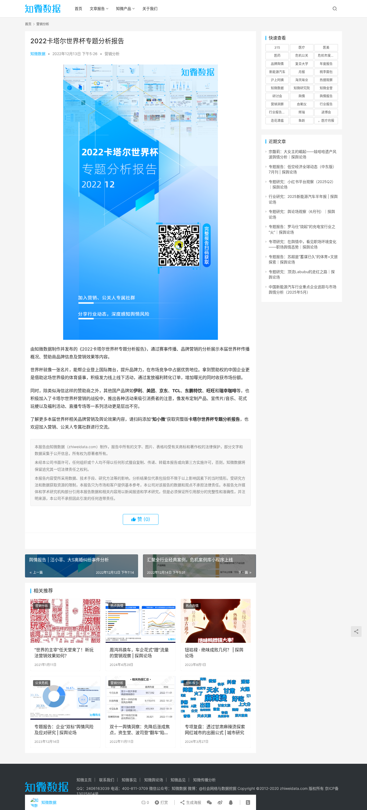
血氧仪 (302, 104)
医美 (326, 47)
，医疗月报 (326, 121)
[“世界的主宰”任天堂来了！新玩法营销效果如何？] (65, 621)
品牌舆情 (277, 64)
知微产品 (123, 8)
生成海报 (193, 802)
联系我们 (106, 779)
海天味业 (301, 80)
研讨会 (277, 96)
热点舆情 (116, 606)
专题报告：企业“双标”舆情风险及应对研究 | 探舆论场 (63, 729)
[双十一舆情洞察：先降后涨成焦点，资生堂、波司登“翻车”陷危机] (140, 698)
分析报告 (192, 683)
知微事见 (129, 779)
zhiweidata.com (294, 788)
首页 (78, 8)
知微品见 (178, 779)
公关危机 (41, 683)
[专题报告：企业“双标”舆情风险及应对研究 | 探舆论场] (65, 698)
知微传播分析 (204, 779)
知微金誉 (326, 88)
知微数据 (37, 53)
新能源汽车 (277, 72)
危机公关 (301, 55)
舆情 (301, 96)
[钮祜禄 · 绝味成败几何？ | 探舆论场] (216, 621)
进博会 (326, 112)
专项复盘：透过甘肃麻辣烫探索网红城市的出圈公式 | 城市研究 (215, 729)
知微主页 (84, 779)
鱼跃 (301, 121)
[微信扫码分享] (209, 802)
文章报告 (97, 8)
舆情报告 (326, 96)
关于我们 (149, 8)
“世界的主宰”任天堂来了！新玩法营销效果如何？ (63, 652)
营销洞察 (277, 104)
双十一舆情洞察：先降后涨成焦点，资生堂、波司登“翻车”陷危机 (140, 730)
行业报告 (326, 104)
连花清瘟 (277, 121)
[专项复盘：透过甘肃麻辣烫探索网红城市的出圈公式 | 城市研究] (216, 698)
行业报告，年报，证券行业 (279, 112)
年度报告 (326, 64)
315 (277, 47)
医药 (277, 55)
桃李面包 (326, 72)
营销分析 (112, 53)
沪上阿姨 (277, 80)
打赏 (160, 801)
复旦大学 (301, 64)
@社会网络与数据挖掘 (217, 788)
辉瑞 (301, 112)
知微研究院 (302, 88)
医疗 (301, 47)
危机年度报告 (327, 55)
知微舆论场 (153, 779)
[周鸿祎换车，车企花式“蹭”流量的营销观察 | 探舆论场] (140, 621)
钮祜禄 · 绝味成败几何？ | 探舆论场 (214, 652)
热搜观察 (326, 80)
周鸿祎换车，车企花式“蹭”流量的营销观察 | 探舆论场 (139, 652)
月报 (301, 72)
